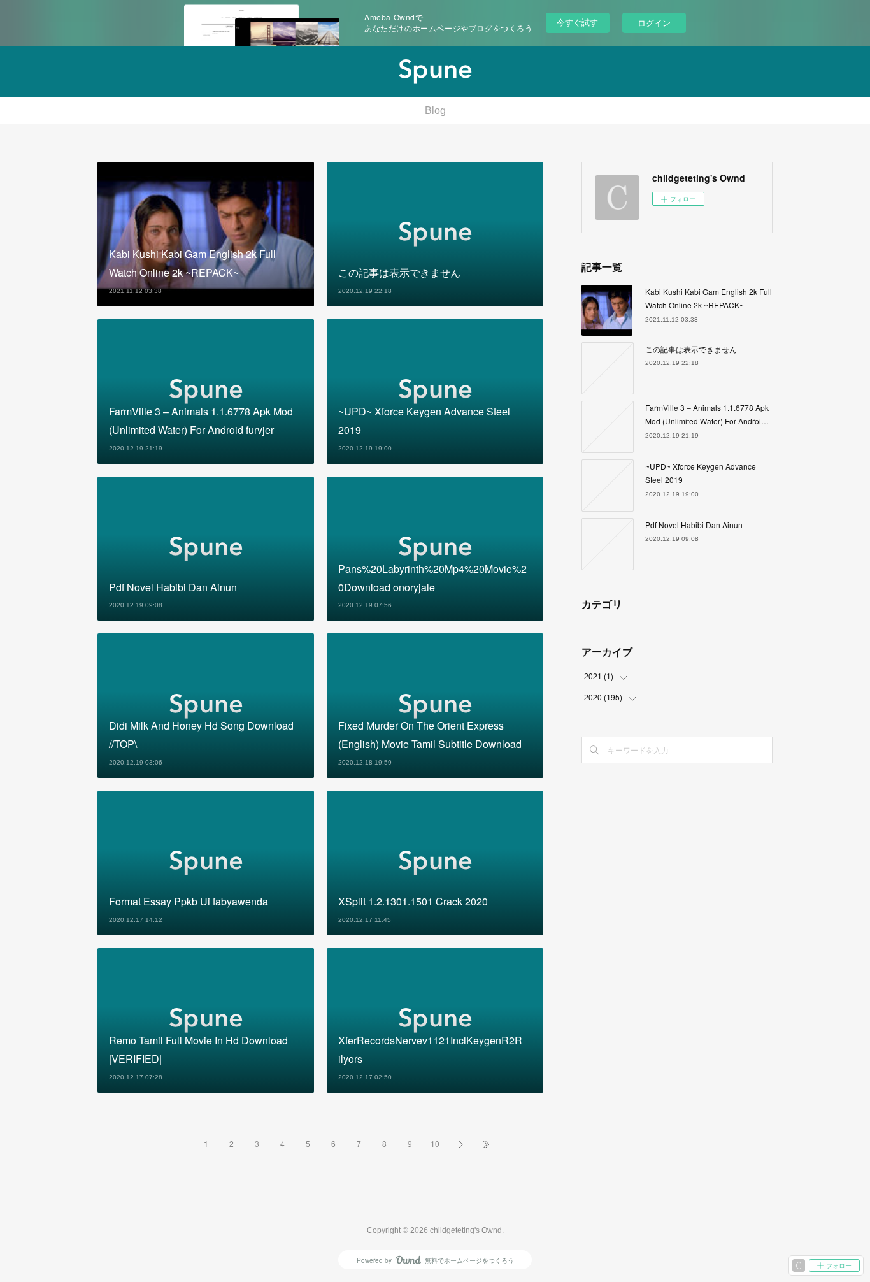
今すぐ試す (577, 22)
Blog (435, 110)
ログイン (654, 23)
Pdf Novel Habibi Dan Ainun (694, 524)
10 (435, 1143)
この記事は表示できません (691, 348)
